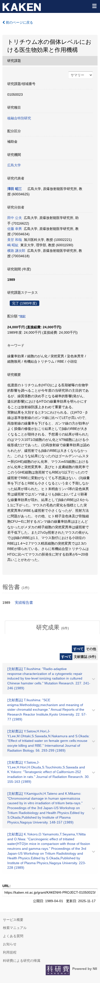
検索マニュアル (15, 928)
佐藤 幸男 (14, 229)
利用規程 (10, 952)
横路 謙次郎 (16, 251)
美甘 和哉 (14, 240)
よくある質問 (13, 936)
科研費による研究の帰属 (21, 961)
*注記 (21, 316)
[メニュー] (94, 5)
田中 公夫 (14, 218)
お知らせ (10, 944)
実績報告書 (24, 603)
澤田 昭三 (14, 189)
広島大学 (14, 165)
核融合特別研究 (19, 118)
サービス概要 (13, 920)
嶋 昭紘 (12, 245)
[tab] (52, 627)
